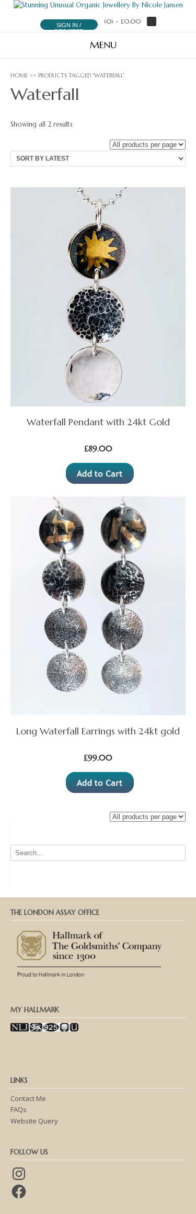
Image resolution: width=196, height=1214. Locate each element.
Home (19, 75)
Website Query (34, 1121)
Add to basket (100, 782)
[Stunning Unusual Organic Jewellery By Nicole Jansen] (98, 5)
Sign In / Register (69, 28)
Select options (100, 473)
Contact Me (28, 1098)
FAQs (18, 1109)
